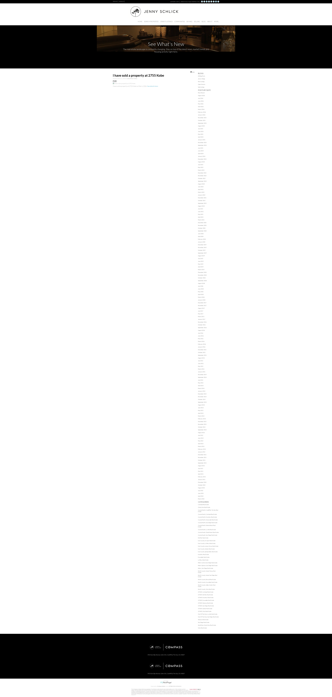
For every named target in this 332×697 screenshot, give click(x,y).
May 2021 (200, 214)
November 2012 (202, 424)
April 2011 (200, 474)
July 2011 (200, 468)
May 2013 (200, 410)
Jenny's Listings (166, 21)
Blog (204, 21)
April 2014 (200, 385)
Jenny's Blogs (201, 79)
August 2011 (201, 465)
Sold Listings (201, 87)
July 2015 (200, 360)
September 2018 (202, 280)
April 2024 (200, 153)
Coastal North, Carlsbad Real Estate (207, 514)
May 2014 (200, 383)
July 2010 (200, 490)
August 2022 (201, 184)
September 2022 (202, 181)
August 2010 (201, 488)
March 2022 (201, 192)
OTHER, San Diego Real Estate (206, 606)
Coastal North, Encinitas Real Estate (207, 517)
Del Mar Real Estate (203, 538)
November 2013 (202, 396)
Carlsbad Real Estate (203, 504)
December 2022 (202, 173)
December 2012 (202, 421)
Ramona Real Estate (203, 619)
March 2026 (201, 109)
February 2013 (202, 418)
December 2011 (202, 454)
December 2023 (202, 159)
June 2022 (201, 186)
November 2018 (202, 275)
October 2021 (201, 200)
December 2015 (202, 349)
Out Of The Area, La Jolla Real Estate (207, 614)
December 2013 (202, 394)
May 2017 (200, 313)
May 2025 (200, 134)
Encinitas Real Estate (203, 554)
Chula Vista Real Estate (204, 507)
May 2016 (200, 338)
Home (140, 21)
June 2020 (201, 233)
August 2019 (201, 255)
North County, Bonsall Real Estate (207, 579)
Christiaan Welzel (161, 686)
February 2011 (202, 476)
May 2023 (200, 167)
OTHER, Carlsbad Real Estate (205, 592)
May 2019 (200, 264)
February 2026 (202, 112)
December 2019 (202, 244)
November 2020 (202, 225)
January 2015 (201, 371)
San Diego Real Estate (203, 622)
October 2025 (201, 120)
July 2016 (200, 333)
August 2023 (201, 162)
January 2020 (201, 242)
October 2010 (201, 485)
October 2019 (201, 250)
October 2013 (201, 399)
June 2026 (201, 101)
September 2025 (202, 123)
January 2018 (201, 300)
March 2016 (201, 341)
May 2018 (200, 291)
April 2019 (200, 267)
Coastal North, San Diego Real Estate (207, 522)
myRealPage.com (166, 682)
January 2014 (201, 391)
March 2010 (201, 499)
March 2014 (201, 388)
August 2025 (201, 126)
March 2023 (201, 170)
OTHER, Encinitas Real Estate (205, 597)
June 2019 (201, 261)
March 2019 (201, 269)
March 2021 (201, 220)
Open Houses (201, 84)
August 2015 (201, 358)
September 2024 (202, 145)
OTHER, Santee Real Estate (205, 608)
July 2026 (200, 98)
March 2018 (201, 297)
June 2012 (201, 438)
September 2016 (202, 327)
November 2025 (202, 117)
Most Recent (201, 92)
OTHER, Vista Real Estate (204, 611)
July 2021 (200, 209)
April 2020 (200, 236)
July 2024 (200, 148)
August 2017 (201, 308)
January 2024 (201, 156)
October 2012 (201, 427)
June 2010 (201, 493)
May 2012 (200, 441)
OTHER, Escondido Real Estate (206, 600)
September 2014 (202, 377)
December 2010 (202, 482)
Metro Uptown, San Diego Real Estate (208, 565)
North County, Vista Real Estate (206, 589)
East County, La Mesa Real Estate (206, 543)
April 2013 (200, 413)
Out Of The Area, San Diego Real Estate (208, 617)
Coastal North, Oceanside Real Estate (208, 520)
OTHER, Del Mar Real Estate (205, 594)
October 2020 (201, 228)
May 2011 (200, 471)
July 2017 (200, 311)
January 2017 (201, 319)
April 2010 (200, 496)
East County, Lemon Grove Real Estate (208, 546)
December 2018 (202, 272)
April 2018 (200, 294)
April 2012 (200, 443)
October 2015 (201, 352)
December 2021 (202, 197)
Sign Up (121, 1)
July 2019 (200, 258)
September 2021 (202, 203)
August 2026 (201, 95)
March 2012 (201, 446)
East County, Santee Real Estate (206, 549)
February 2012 (202, 449)
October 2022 (201, 178)
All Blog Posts (201, 76)
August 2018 (201, 283)
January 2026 (201, 115)
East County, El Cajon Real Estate (206, 540)
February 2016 (202, 344)
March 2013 (201, 416)
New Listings (201, 81)
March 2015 (201, 369)
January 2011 (201, 479)
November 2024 (202, 142)
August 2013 (201, 405)
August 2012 (201, 432)
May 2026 (200, 104)
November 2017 (202, 305)
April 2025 (200, 137)
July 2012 (200, 435)
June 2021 (201, 211)
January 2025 (201, 139)
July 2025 (200, 128)
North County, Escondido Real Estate (207, 582)
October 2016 (201, 325)
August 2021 (201, 206)
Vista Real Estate (202, 628)
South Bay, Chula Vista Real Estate (207, 625)
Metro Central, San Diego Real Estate (207, 562)
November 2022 (202, 175)
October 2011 (201, 460)
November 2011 (202, 457)
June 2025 (201, 131)
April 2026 (200, 106)
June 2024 (201, 151)
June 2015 (201, 363)
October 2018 (201, 278)
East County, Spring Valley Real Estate (208, 551)
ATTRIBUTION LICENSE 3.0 (175, 686)
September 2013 (202, 402)
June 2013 (201, 407)
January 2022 (201, 195)
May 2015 (200, 366)
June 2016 (201, 336)
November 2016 (202, 322)
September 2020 (202, 231)
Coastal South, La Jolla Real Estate (207, 529)
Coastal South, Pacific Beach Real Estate (208, 532)
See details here (152, 86)
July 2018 (200, 286)
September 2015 (202, 355)
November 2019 (202, 247)
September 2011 (202, 463)
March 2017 (201, 316)
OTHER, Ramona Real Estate (205, 603)
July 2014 (200, 380)
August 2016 (201, 330)
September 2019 (202, 253)
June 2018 (201, 289)
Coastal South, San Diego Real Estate (207, 535)
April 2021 (200, 217)
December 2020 (202, 222)
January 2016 (201, 347)
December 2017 (202, 302)
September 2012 (202, 430)
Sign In (115, 1)
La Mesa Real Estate (203, 560)
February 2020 (202, 239)
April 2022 (200, 189)
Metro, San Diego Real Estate (205, 568)
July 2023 (200, 164)
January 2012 (201, 452)
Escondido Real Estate (203, 557)
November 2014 (202, 374)
